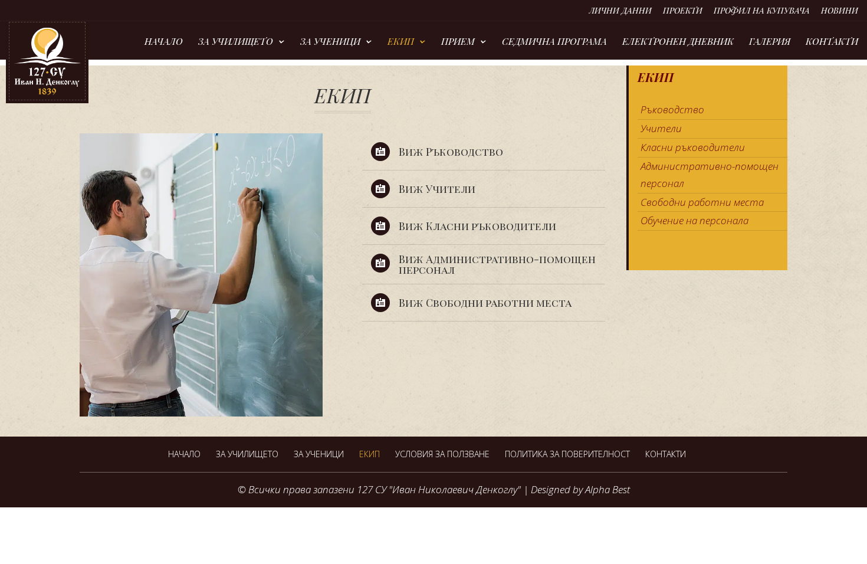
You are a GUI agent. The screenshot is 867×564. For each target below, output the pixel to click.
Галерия (769, 42)
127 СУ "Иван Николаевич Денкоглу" (439, 489)
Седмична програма (554, 42)
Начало (163, 42)
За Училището (235, 42)
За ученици (330, 42)
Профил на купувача (762, 11)
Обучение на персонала (694, 220)
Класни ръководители (693, 147)
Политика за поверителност (567, 454)
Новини (839, 11)
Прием (458, 42)
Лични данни (620, 11)
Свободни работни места (702, 202)
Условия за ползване (442, 454)
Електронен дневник (678, 42)
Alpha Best (607, 489)
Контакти (832, 42)
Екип (400, 42)
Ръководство (672, 109)
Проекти (682, 11)
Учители (661, 128)
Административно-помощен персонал (710, 174)
